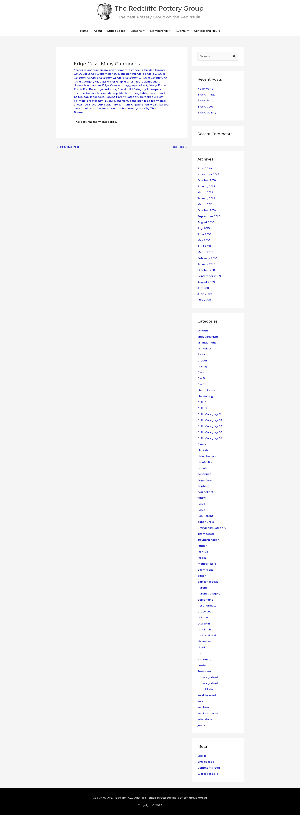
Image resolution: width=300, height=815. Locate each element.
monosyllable (138, 93)
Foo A (162, 85)
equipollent (139, 85)
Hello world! (206, 88)
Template (204, 671)
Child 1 (141, 73)
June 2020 (205, 168)
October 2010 (207, 210)
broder (149, 70)
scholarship (138, 100)
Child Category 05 (86, 81)
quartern (122, 100)
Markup (112, 93)
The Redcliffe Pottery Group (159, 8)
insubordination (85, 93)
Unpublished (140, 104)
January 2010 (206, 264)
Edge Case (109, 85)
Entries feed (206, 761)
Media (123, 93)
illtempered (155, 89)
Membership (159, 30)
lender (101, 93)
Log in (202, 755)
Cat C (94, 73)
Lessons (136, 30)
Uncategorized (208, 683)
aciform (81, 70)
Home (84, 30)
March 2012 (205, 192)
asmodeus (136, 70)
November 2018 (208, 174)
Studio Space (116, 30)
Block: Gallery (207, 112)
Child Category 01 (209, 414)
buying (160, 70)
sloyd (93, 104)
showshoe (81, 104)
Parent (110, 96)
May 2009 (204, 299)
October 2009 (207, 270)
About (98, 30)
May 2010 (204, 240)
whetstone (127, 108)
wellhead (89, 108)
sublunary (111, 104)
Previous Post (68, 146)
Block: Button (207, 100)
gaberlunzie (108, 89)
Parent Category (127, 96)
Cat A (77, 73)
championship (109, 73)
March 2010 (205, 252)
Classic (104, 81)
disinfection (151, 81)
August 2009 (206, 282)
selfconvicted (156, 100)
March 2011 (205, 204)
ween (78, 108)
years (139, 108)
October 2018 (207, 180)
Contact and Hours (207, 30)
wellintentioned (107, 108)
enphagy (124, 85)
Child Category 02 (103, 77)
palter (78, 96)
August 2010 (206, 222)
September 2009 (209, 276)
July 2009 (204, 288)
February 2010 (207, 258)
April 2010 (204, 246)
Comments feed (209, 767)
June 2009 (205, 294)
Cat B (86, 73)
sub (100, 104)
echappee (94, 85)
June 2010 (204, 234)
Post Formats (207, 605)
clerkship (116, 81)
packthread (157, 93)
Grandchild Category (132, 89)
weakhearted (159, 104)
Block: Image (206, 94)
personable (148, 96)
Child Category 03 (129, 77)
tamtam (124, 104)
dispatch (80, 85)
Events (181, 30)
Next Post (178, 146)
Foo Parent (91, 89)
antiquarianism (97, 70)
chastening (128, 73)
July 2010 (204, 228)
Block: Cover (206, 106)
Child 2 (152, 73)
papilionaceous (93, 96)
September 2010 (209, 216)
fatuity (152, 85)
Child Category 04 (155, 77)
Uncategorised (208, 677)
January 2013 (206, 186)
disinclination (133, 81)
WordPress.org (208, 773)
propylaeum (95, 100)
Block (201, 354)
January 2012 (206, 198)
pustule (110, 100)
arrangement (118, 70)
